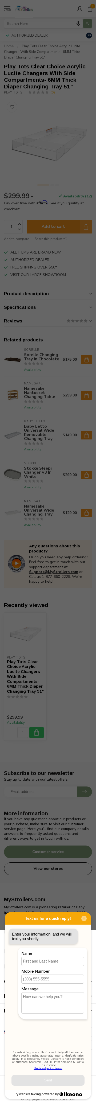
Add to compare (16, 238)
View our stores (48, 868)
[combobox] (43, 23)
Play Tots (13, 92)
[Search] (87, 23)
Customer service (48, 851)
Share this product (49, 238)
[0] (90, 8)
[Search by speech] (78, 24)
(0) (53, 92)
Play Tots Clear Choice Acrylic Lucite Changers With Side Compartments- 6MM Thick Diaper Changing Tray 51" (42, 52)
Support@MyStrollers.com (53, 571)
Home (9, 46)
